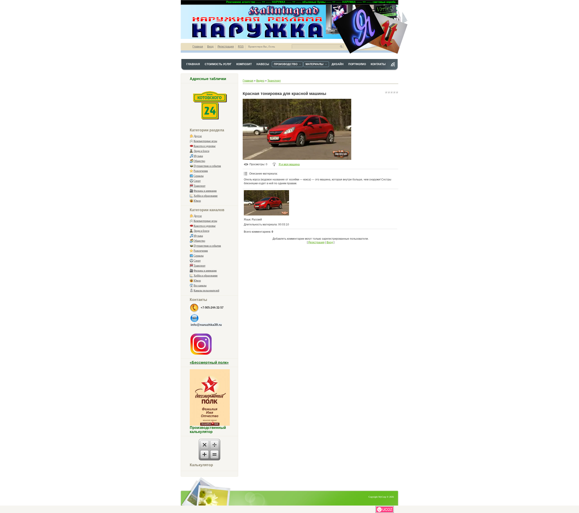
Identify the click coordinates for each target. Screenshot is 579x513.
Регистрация (226, 46)
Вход (210, 46)
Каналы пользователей (206, 290)
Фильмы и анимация (205, 190)
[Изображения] (266, 203)
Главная (197, 46)
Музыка (198, 156)
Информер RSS (393, 64)
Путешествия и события (207, 166)
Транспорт (199, 185)
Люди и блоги (201, 151)
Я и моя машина (289, 164)
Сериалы (199, 175)
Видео (260, 80)
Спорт (197, 180)
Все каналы (200, 285)
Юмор (197, 200)
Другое (198, 136)
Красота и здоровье (205, 146)
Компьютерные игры (205, 141)
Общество (199, 161)
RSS (241, 46)
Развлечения (201, 171)
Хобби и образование (206, 195)
